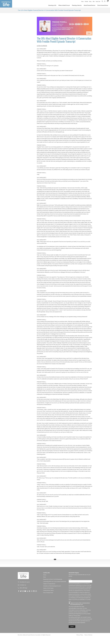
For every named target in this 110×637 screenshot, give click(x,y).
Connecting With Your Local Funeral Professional (54, 581)
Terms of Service (88, 635)
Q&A (94, 1)
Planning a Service (77, 5)
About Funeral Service (89, 5)
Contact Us (23, 585)
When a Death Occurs (64, 5)
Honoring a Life (52, 5)
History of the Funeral (48, 588)
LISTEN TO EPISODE (42, 45)
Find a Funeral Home (102, 5)
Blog (90, 1)
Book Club (98, 1)
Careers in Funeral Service (49, 583)
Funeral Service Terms (48, 590)
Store (82, 1)
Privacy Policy (80, 635)
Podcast (86, 1)
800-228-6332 (23, 588)
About (44, 574)
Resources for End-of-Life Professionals (52, 579)
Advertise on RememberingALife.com (52, 586)
